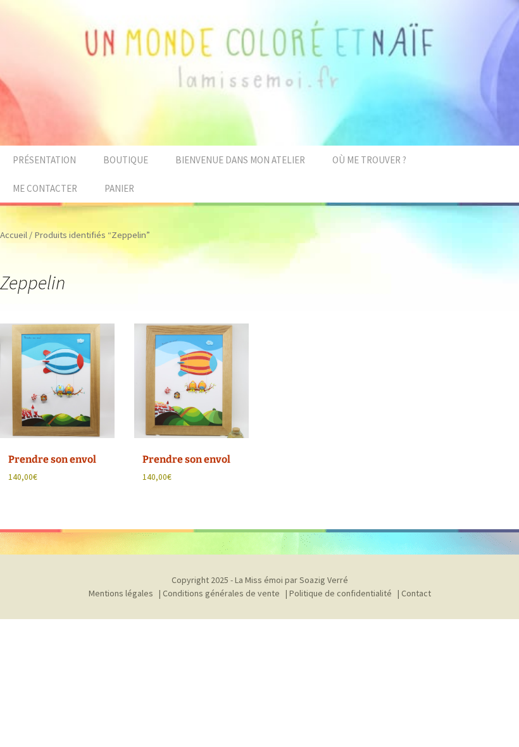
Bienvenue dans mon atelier (240, 160)
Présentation (44, 160)
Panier (119, 188)
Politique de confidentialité (340, 593)
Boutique (125, 160)
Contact (416, 593)
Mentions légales (121, 593)
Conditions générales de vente (221, 593)
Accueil (13, 235)
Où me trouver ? (369, 160)
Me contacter (45, 188)
